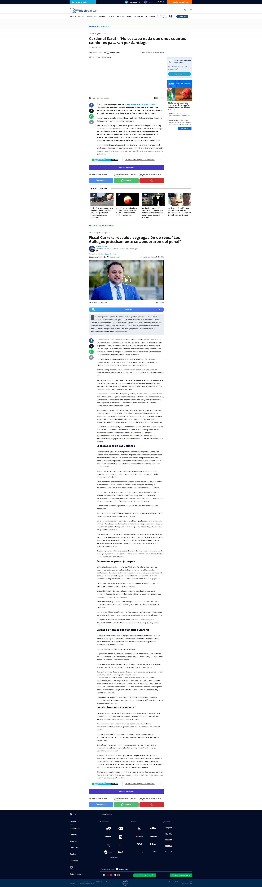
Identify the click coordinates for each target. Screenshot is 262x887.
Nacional (81, 16)
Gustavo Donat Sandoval (107, 254)
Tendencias (120, 16)
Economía (102, 16)
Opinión (128, 16)
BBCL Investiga (138, 16)
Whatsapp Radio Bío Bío (182, 875)
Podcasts (73, 16)
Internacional (92, 16)
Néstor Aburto (101, 247)
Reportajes (74, 860)
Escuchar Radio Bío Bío (180, 2)
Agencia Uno (96, 47)
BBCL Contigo (150, 16)
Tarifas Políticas (75, 874)
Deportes (111, 16)
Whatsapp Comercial (146, 875)
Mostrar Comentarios (126, 167)
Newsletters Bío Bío (135, 2)
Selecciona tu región (79, 2)
